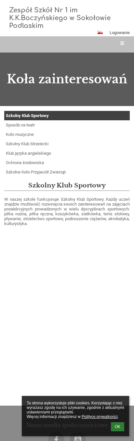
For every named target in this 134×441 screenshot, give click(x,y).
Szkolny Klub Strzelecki (27, 143)
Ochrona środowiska (25, 162)
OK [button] (117, 426)
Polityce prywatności (100, 416)
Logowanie (120, 32)
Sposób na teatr (20, 125)
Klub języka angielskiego (28, 153)
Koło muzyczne (20, 134)
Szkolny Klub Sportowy (27, 115)
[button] (100, 32)
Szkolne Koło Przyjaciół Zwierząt (36, 172)
